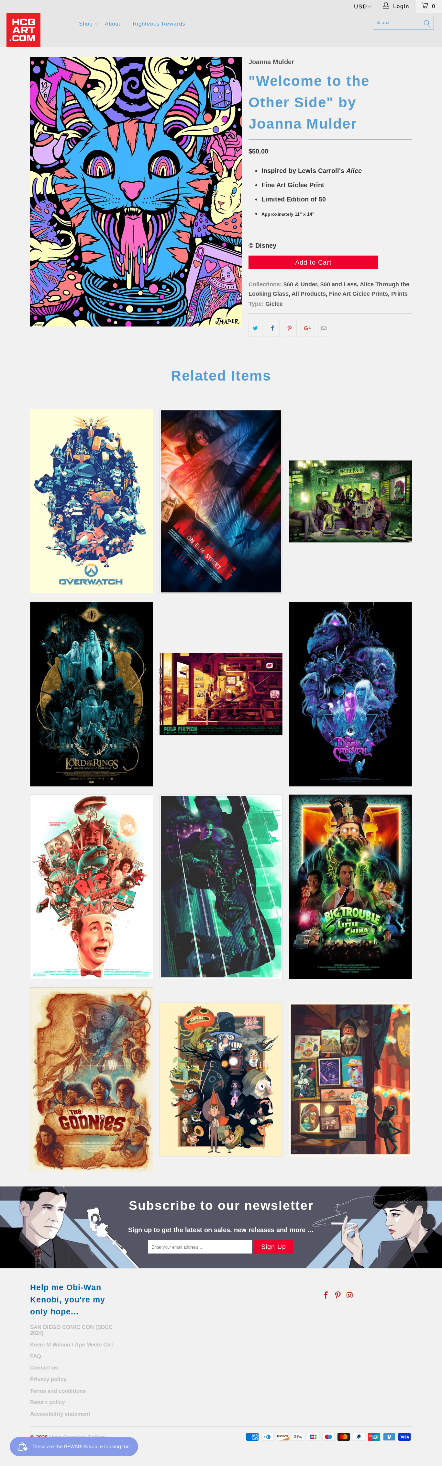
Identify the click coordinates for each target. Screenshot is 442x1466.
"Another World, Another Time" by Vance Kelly (350, 694)
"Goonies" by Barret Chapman (91, 1079)
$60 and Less (338, 284)
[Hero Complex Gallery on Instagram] (350, 1295)
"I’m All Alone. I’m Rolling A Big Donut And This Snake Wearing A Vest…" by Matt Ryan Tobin (91, 887)
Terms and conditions (58, 1391)
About (113, 24)
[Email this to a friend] (324, 328)
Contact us (44, 1368)
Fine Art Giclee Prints (358, 294)
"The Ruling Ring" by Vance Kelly (91, 694)
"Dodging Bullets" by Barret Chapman (221, 887)
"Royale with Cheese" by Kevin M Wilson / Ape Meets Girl (221, 694)
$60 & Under (300, 284)
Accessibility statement (60, 1414)
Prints (399, 294)
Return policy (47, 1402)
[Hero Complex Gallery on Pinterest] (338, 1295)
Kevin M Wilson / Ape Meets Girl (71, 1345)
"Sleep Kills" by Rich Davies (221, 501)
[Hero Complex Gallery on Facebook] (326, 1295)
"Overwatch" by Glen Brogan (91, 500)
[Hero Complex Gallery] (38, 30)
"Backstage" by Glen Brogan (350, 1079)
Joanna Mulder (271, 61)
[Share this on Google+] (307, 328)
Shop (86, 24)
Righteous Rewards (159, 24)
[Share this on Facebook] (273, 328)
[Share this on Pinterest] (290, 328)
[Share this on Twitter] (255, 328)
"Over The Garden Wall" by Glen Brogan (221, 1079)
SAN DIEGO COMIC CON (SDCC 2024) (71, 1330)
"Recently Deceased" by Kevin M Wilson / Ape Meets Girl (350, 501)
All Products (309, 294)
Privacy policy (48, 1379)
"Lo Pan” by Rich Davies (350, 887)
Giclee (274, 304)
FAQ (35, 1356)
